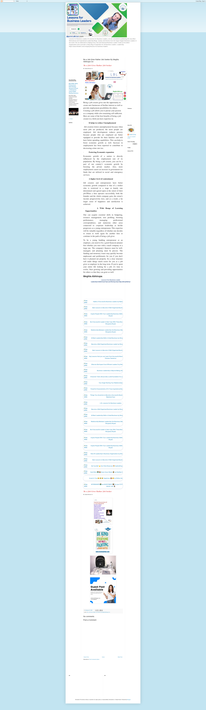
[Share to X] (99, 610)
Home (103, 657)
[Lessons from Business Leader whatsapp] (110, 296)
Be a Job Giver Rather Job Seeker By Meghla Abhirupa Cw (98, 612)
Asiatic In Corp (132, 134)
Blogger (129, 699)
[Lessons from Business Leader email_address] (112, 296)
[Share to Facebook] (100, 610)
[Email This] (96, 610)
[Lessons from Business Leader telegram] (113, 296)
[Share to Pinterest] (102, 610)
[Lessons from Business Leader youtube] (109, 296)
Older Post (120, 657)
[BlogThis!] (97, 610)
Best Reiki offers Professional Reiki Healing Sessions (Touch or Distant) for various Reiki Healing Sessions (73, 88)
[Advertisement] (87, 52)
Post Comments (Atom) (94, 659)
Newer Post (86, 657)
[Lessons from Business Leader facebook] (108, 296)
